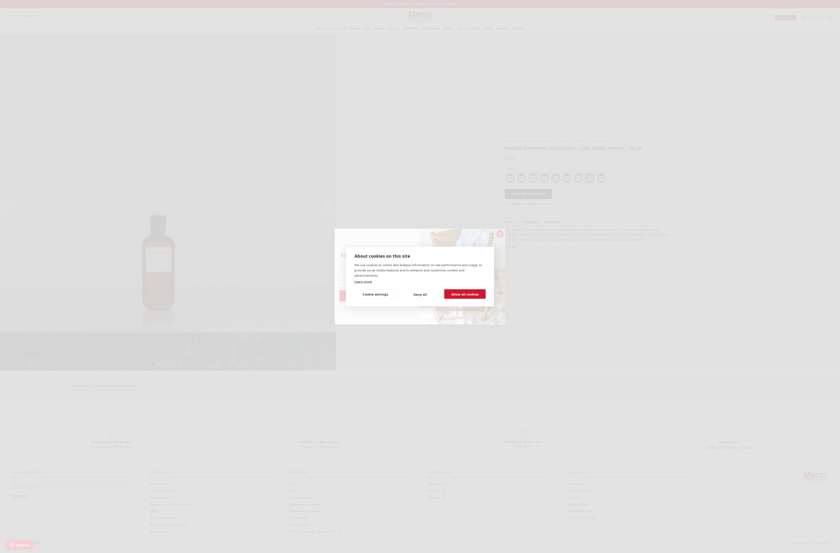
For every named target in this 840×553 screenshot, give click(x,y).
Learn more (363, 281)
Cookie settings (375, 294)
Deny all (420, 294)
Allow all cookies (465, 294)
